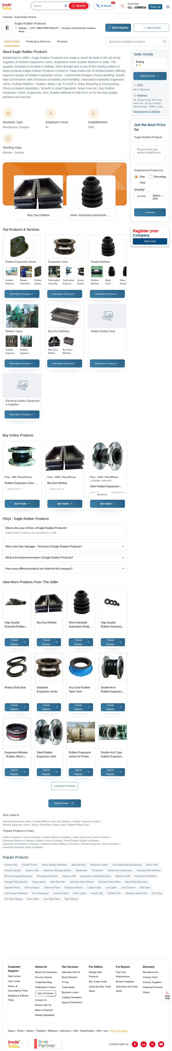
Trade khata (68, 987)
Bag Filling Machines (136, 881)
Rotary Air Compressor (120, 870)
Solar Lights (79, 893)
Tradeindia (8, 17)
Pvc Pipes (157, 893)
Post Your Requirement (123, 974)
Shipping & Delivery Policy (18, 997)
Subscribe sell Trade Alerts (127, 988)
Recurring (160, 176)
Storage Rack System (16, 881)
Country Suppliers (152, 982)
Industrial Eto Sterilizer (149, 870)
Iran (105, 1030)
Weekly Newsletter (45, 1015)
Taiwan (29, 1030)
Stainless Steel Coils (136, 893)
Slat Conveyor (32, 887)
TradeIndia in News (45, 987)
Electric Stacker (13, 870)
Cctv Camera (128, 887)
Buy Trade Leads (98, 981)
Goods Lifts (97, 893)
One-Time (142, 179)
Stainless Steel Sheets (82, 881)
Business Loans (70, 992)
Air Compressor (40, 893)
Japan (11, 1030)
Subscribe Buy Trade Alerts (100, 988)
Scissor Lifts (32, 870)
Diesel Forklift (123, 876)
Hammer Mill (69, 876)
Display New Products (95, 974)
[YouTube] (161, 1044)
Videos (146, 992)
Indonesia (65, 1030)
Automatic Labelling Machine (95, 876)
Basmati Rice (79, 864)
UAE (75, 1030)
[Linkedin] (144, 1044)
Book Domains (69, 977)
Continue (150, 212)
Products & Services (38, 41)
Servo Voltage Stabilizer (54, 864)
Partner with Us (43, 1005)
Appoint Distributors (72, 1002)
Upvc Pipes (33, 899)
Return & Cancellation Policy (18, 988)
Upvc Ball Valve (52, 899)
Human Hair (11, 864)
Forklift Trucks (29, 864)
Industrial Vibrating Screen (57, 870)
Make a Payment (44, 1010)
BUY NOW (20, 503)
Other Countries (118, 1030)
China (20, 1030)
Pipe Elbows (71, 899)
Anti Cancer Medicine (16, 893)
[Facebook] (135, 1044)
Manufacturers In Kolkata (146, 111)
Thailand (40, 1030)
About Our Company (46, 972)
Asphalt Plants (12, 887)
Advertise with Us (71, 972)
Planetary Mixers (73, 887)
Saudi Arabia (87, 1030)
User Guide (14, 981)
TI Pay (65, 982)
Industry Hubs (150, 977)
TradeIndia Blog (43, 982)
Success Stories (43, 977)
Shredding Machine (47, 876)
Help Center (14, 976)
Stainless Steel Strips (109, 881)
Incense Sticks (61, 893)
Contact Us (41, 1000)
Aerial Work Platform (146, 876)
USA (98, 1030)
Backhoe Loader (99, 864)
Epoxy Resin (39, 881)
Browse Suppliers (125, 981)
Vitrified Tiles (114, 893)
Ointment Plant (52, 887)
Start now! (150, 241)
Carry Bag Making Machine (127, 864)
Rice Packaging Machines (18, 876)
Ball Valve (145, 887)
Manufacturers (150, 972)
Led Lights (111, 887)
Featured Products (153, 987)
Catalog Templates (72, 997)
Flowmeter (97, 870)
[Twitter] (152, 1044)
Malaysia (52, 1030)
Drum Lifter (152, 864)
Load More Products (65, 786)
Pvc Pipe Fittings (13, 899)
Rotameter (81, 870)
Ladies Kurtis (94, 887)
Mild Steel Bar (57, 881)
